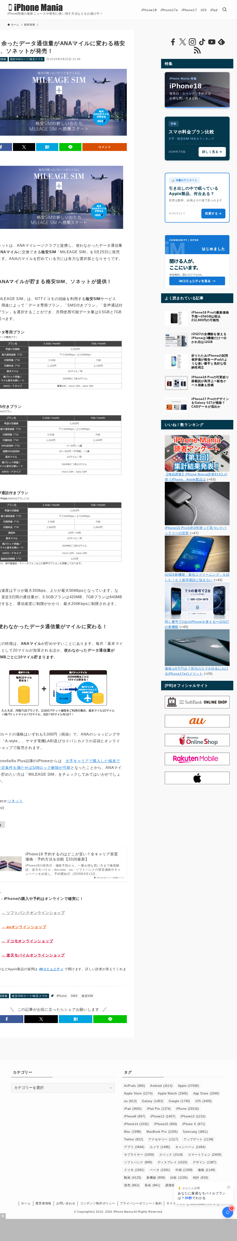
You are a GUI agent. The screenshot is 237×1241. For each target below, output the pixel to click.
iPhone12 (162, 1116)
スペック (171, 1154)
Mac (132, 1131)
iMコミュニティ (51, 969)
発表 (152, 1185)
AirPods (134, 1085)
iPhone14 (136, 1124)
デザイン (204, 1162)
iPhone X (193, 1124)
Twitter (133, 1139)
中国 (184, 1170)
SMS (74, 996)
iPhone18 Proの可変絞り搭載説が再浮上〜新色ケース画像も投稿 (210, 381)
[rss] (197, 50)
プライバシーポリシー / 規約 (141, 1203)
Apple (188, 1085)
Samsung (195, 1131)
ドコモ (134, 1170)
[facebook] (173, 42)
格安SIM (87, 996)
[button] (24, 147)
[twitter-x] (182, 42)
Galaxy (152, 1101)
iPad (133, 1108)
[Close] (3, 1216)
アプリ (134, 1147)
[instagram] (192, 42)
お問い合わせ (65, 1203)
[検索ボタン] (224, 10)
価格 (206, 1170)
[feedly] (221, 42)
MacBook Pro (162, 1131)
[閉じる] (228, 1187)
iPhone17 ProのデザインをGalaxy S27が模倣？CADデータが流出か (210, 403)
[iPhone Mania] (35, 7)
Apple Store (138, 1093)
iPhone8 (134, 1116)
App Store (206, 1093)
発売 (131, 1185)
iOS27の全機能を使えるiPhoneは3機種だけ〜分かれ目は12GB (209, 338)
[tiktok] (202, 42)
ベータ (160, 1170)
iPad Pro (159, 1108)
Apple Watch (173, 1093)
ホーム (26, 1203)
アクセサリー (163, 1139)
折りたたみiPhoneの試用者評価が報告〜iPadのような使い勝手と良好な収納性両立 (209, 361)
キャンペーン (190, 1147)
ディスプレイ (172, 1162)
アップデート (198, 1139)
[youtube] (212, 42)
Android (161, 1085)
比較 (178, 1177)
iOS (203, 1101)
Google (179, 1101)
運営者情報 (43, 1203)
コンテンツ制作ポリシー (97, 1203)
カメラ (160, 1147)
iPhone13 (193, 1116)
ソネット (15, 801)
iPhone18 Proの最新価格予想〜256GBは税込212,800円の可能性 (210, 316)
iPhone (62, 996)
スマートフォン (204, 1154)
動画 (132, 1177)
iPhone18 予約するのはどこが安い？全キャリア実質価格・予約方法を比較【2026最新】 (71, 856)
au (130, 1101)
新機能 (156, 1177)
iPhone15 (165, 1124)
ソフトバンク (138, 1162)
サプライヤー (139, 1154)
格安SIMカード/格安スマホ (26, 59)
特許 (200, 1177)
